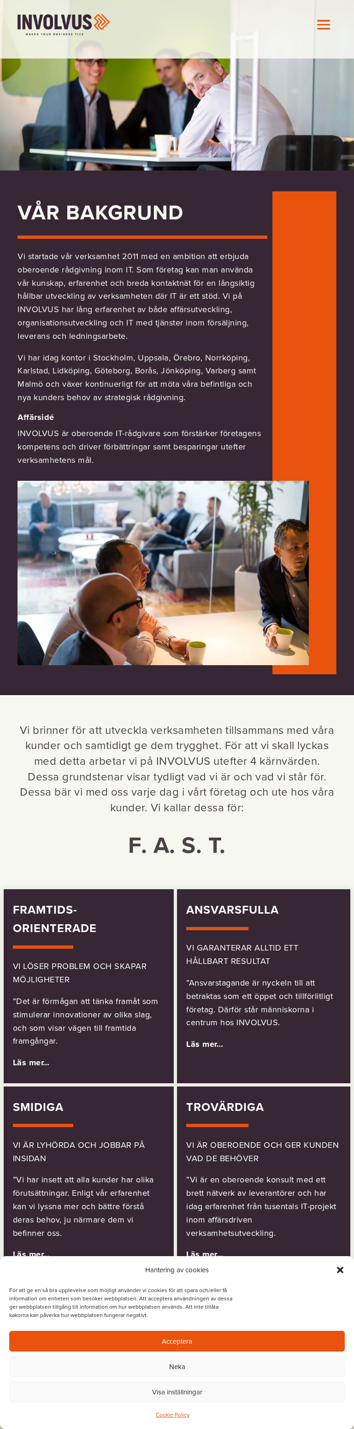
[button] (340, 1270)
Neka (177, 1367)
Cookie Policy (172, 1414)
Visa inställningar (177, 1392)
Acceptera (177, 1341)
